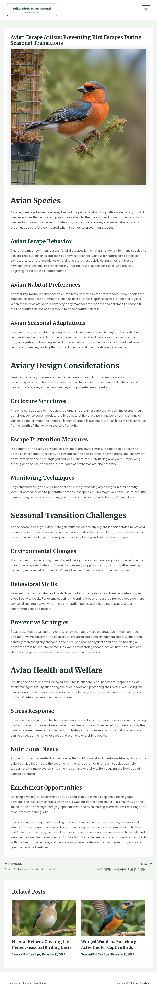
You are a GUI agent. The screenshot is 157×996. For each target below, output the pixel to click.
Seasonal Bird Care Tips (26, 954)
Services (27, 983)
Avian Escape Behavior (41, 241)
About (18, 983)
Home (10, 983)
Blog (36, 983)
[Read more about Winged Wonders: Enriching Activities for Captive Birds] (113, 918)
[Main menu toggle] (146, 9)
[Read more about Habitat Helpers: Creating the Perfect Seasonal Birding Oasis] (44, 918)
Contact (43, 983)
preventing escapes (99, 227)
